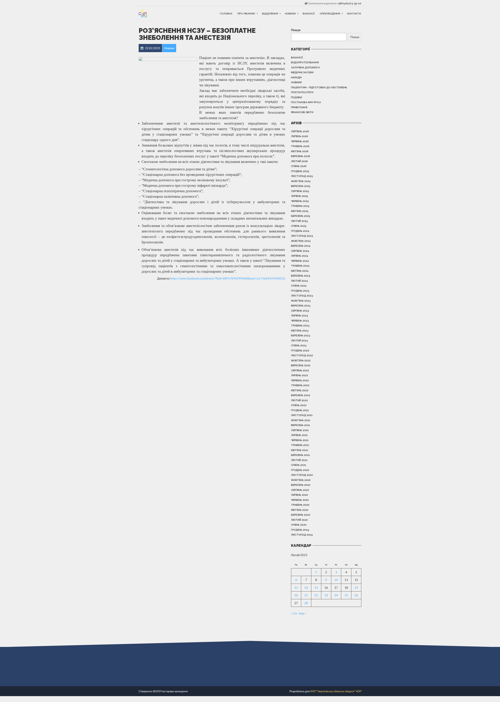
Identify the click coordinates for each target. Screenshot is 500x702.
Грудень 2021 (300, 410)
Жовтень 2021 (300, 420)
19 (356, 587)
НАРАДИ (296, 77)
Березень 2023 (300, 335)
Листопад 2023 (302, 295)
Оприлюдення (330, 13)
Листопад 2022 (302, 355)
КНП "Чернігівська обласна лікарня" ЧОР (335, 691)
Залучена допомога (305, 67)
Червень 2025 (300, 201)
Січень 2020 (298, 524)
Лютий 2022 (299, 400)
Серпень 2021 (300, 430)
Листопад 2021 (302, 415)
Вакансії (309, 13)
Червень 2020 (300, 499)
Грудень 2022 (300, 350)
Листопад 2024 (302, 235)
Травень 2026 (300, 146)
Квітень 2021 (299, 450)
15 (316, 587)
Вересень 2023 (300, 305)
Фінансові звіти (302, 112)
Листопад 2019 (302, 534)
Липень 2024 (299, 255)
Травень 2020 (300, 504)
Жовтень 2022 (301, 360)
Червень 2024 (300, 260)
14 (306, 587)
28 (306, 603)
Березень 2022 (300, 395)
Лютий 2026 (299, 161)
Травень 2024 (300, 265)
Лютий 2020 (299, 519)
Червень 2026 (300, 141)
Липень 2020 (299, 494)
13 (296, 587)
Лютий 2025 (299, 221)
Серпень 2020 (300, 490)
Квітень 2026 (299, 151)
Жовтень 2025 (301, 181)
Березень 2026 (300, 156)
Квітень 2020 (299, 509)
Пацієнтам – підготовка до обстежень (319, 87)
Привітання (299, 107)
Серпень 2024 (300, 250)
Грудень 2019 (300, 529)
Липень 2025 (299, 196)
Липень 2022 (299, 375)
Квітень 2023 (299, 330)
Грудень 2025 (300, 171)
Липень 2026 (299, 136)
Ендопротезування (305, 62)
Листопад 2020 (302, 474)
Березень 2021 (300, 455)
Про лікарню (246, 13)
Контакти (354, 13)
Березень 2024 (300, 275)
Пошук (296, 30)
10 (336, 579)
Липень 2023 (299, 315)
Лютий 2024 (299, 280)
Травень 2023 (300, 325)
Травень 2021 (300, 445)
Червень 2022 (300, 380)
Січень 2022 (298, 405)
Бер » (302, 613)
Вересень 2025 (300, 186)
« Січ (294, 613)
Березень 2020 (300, 514)
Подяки (296, 97)
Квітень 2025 (299, 211)
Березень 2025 (300, 215)
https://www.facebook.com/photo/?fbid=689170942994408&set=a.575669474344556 (227, 278)
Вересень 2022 (300, 365)
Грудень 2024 (300, 231)
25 (346, 595)
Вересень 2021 (300, 425)
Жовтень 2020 (301, 480)
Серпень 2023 (300, 310)
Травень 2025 (300, 206)
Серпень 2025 (300, 191)
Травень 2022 (300, 385)
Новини (290, 13)
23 (326, 595)
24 (336, 595)
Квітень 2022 (299, 390)
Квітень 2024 (300, 270)
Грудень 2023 (300, 290)
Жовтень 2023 (301, 300)
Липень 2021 (299, 435)
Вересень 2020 (300, 484)
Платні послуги (302, 92)
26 (356, 595)
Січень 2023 (298, 345)
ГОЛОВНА (226, 13)
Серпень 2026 (300, 131)
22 (316, 595)
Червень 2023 (300, 320)
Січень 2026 (298, 166)
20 (296, 595)
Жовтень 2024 (301, 240)
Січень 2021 (298, 465)
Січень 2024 (299, 285)
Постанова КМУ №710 (306, 102)
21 (306, 595)
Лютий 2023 (299, 340)
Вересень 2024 (301, 245)
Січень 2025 (298, 225)
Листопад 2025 (302, 176)
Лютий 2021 (299, 460)
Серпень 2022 (300, 370)
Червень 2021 (300, 440)
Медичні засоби (302, 72)
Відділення (270, 13)
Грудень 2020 (300, 470)
